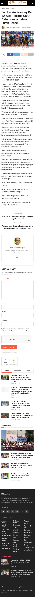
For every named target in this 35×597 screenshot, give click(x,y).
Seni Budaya (28, 532)
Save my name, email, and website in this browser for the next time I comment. (16, 330)
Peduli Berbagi (15, 545)
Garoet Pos (9, 590)
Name (4, 303)
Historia (4, 545)
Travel (26, 545)
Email (3, 311)
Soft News (27, 535)
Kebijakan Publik (16, 521)
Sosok (26, 540)
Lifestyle (15, 530)
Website (4, 320)
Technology (28, 542)
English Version (4, 532)
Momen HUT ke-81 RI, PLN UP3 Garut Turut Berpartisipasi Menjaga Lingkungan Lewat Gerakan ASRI (22, 455)
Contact (29, 587)
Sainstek (27, 530)
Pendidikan (16, 549)
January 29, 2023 (26, 27)
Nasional (16, 532)
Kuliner (15, 527)
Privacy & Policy (20, 587)
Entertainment (6, 535)
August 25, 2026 (8, 448)
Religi (26, 523)
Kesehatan (16, 525)
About (3, 587)
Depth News (5, 529)
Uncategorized (29, 547)
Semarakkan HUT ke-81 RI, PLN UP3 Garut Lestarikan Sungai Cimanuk (17, 445)
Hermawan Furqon (13, 27)
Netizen (15, 535)
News (7, 8)
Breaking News (4, 525)
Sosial (26, 537)
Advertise (10, 587)
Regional (13, 8)
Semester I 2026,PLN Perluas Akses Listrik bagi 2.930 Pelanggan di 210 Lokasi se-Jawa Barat (22, 415)
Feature (3, 540)
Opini (14, 542)
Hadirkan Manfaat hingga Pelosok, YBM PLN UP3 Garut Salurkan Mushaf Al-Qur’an (22, 475)
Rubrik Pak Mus (27, 526)
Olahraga (16, 540)
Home (3, 8)
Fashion (4, 538)
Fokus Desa (5, 543)
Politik (15, 551)
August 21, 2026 (16, 469)
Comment (5, 279)
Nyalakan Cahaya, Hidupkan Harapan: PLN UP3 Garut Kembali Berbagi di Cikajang (21, 465)
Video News (28, 550)
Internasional (5, 548)
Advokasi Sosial (4, 521)
